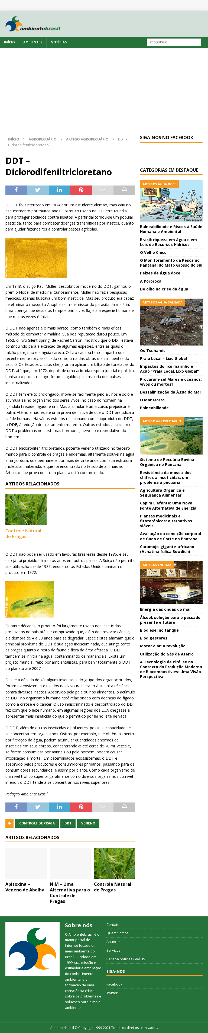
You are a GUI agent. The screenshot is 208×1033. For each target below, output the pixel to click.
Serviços (113, 950)
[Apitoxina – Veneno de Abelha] (26, 863)
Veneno (88, 823)
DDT (68, 823)
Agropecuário (43, 139)
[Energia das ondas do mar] (171, 582)
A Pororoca (150, 281)
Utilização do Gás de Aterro (167, 654)
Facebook (114, 984)
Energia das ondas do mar (165, 609)
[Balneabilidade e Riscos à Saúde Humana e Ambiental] (171, 201)
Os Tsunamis (152, 350)
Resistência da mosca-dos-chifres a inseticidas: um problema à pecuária (166, 477)
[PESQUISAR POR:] (174, 42)
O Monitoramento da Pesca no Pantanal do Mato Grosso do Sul (171, 263)
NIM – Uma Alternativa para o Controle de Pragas (70, 892)
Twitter (112, 992)
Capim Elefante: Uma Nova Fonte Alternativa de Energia (168, 505)
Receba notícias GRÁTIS (125, 959)
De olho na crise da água (164, 289)
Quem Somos (117, 932)
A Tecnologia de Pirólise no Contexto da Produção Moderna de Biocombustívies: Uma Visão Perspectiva (171, 669)
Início (9, 42)
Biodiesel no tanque (159, 630)
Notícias (59, 42)
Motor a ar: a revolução (163, 645)
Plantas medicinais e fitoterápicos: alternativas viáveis (166, 520)
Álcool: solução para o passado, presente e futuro (171, 620)
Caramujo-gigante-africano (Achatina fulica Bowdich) (167, 549)
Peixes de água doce (160, 273)
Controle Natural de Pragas (23, 533)
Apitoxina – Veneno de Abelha (24, 887)
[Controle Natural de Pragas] (26, 509)
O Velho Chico (153, 252)
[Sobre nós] (32, 949)
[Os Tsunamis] (171, 322)
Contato (112, 924)
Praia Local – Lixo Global (163, 358)
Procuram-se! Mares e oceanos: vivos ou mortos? (171, 382)
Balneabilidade (154, 407)
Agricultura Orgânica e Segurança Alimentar (162, 493)
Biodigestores (153, 638)
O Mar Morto (152, 399)
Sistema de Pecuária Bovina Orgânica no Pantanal (167, 462)
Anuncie (113, 941)
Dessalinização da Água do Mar (170, 392)
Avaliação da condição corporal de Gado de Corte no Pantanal (170, 536)
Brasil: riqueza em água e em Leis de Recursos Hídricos (168, 242)
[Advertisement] (104, 94)
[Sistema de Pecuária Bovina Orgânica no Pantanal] (171, 436)
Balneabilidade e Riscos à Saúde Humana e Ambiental (171, 229)
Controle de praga (37, 823)
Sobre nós (78, 925)
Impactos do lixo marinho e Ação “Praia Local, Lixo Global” (169, 369)
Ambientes (32, 42)
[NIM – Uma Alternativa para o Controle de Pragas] (70, 863)
